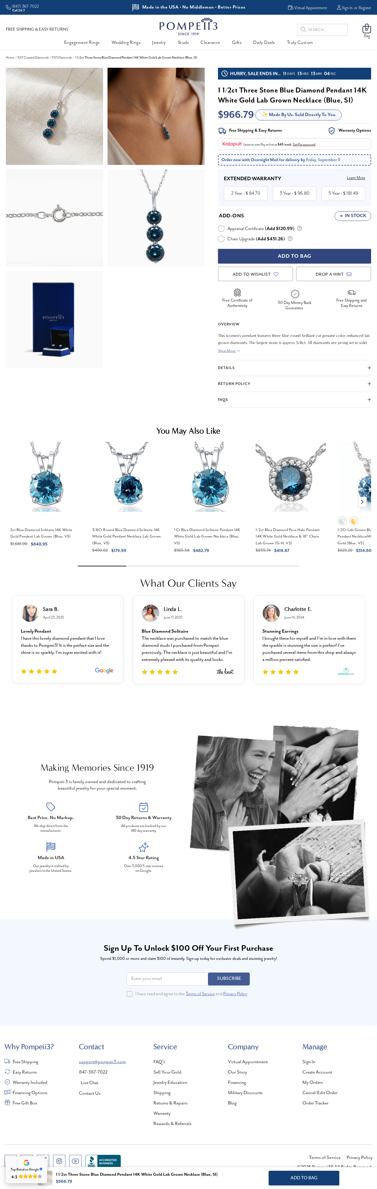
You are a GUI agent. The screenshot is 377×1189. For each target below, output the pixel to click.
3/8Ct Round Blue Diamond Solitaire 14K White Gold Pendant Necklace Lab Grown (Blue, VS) (126, 536)
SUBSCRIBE (229, 978)
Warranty (162, 1113)
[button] (362, 502)
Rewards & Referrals (172, 1124)
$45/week (284, 144)
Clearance (210, 42)
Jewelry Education (170, 1082)
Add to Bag (304, 1178)
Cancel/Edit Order (320, 1093)
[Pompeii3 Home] (188, 26)
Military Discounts (245, 1093)
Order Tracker (315, 1103)
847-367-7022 (93, 1072)
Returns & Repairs (170, 1103)
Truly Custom (300, 42)
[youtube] (75, 1161)
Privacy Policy (235, 994)
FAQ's (159, 1062)
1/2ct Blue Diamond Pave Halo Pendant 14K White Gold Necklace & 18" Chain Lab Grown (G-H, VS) (288, 536)
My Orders (312, 1082)
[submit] (303, 30)
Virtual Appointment (248, 1062)
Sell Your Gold (167, 1072)
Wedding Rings (126, 42)
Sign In (347, 8)
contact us (89, 1093)
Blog (232, 1103)
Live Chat (89, 1083)
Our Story (237, 1072)
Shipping (162, 1093)
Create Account (317, 1072)
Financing (237, 1082)
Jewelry (159, 42)
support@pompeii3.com (102, 1062)
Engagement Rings (82, 42)
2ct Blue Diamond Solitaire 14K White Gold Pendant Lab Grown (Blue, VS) (41, 533)
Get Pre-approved (304, 144)
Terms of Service (200, 994)
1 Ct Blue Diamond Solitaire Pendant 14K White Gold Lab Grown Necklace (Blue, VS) (207, 536)
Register (365, 8)
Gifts (237, 42)
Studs (183, 42)
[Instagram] (59, 1161)
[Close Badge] (46, 1158)
